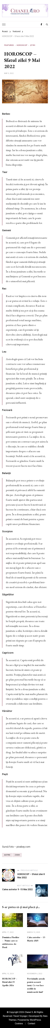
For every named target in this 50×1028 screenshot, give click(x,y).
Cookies (19, 1023)
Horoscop (22, 45)
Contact (31, 1023)
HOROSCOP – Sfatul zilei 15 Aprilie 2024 (9, 982)
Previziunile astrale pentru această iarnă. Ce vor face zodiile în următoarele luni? (36, 985)
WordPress (35, 1020)
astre (7, 855)
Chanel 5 (29, 1012)
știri (32, 45)
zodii (17, 855)
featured (9, 45)
